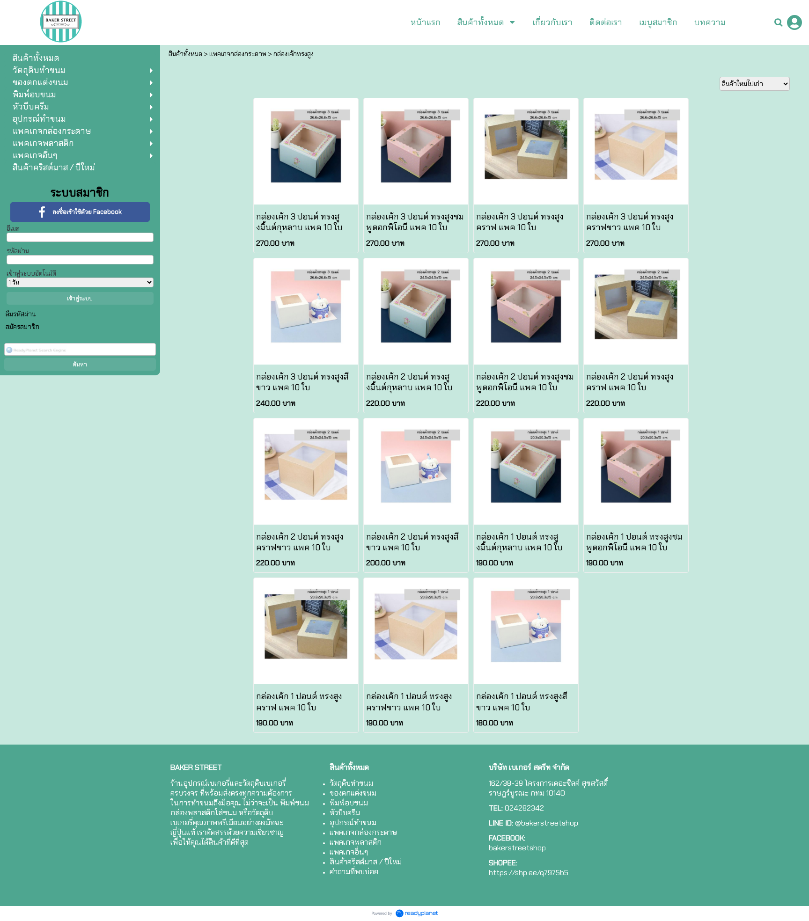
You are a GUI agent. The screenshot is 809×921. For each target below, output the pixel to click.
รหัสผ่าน (18, 251)
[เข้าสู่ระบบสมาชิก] (794, 22)
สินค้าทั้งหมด (185, 54)
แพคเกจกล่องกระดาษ (237, 54)
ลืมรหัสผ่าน (21, 314)
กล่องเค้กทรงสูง (293, 54)
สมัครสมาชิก (22, 326)
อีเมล (13, 228)
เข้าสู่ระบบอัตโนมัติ (31, 273)
